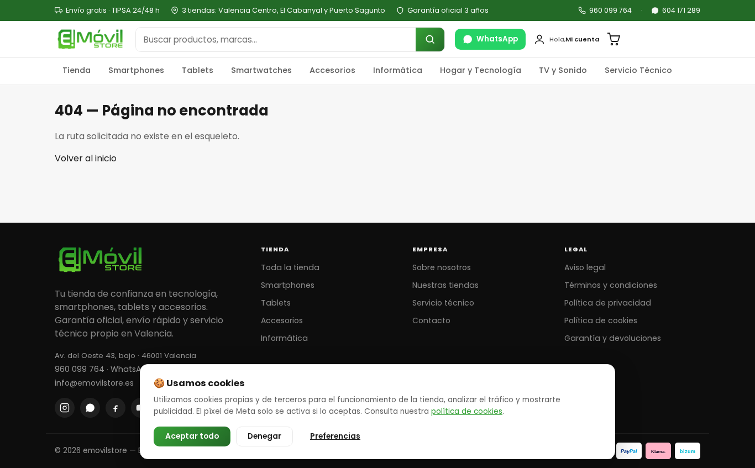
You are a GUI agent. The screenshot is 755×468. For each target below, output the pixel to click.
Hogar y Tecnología (480, 70)
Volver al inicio (86, 158)
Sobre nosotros (441, 267)
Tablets (197, 70)
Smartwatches (261, 70)
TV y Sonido (563, 70)
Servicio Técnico (638, 70)
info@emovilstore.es (94, 382)
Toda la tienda (290, 267)
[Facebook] (115, 408)
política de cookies (466, 411)
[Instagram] (65, 408)
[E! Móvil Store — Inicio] (90, 39)
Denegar (264, 436)
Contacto (431, 320)
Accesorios (332, 70)
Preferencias (335, 436)
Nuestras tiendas (445, 285)
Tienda (76, 70)
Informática (397, 70)
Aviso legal (585, 267)
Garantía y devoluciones (612, 338)
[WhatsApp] (90, 408)
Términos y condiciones (610, 285)
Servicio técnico (443, 302)
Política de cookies (600, 320)
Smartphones (136, 70)
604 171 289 (681, 10)
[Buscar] (430, 39)
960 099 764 (610, 10)
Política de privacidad (607, 302)
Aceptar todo (192, 436)
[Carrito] (613, 39)
